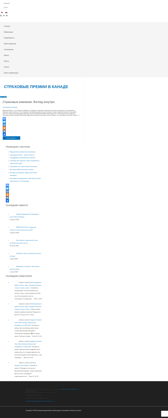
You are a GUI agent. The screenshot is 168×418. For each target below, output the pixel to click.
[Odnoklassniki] (41, 128)
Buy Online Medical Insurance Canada (21, 169)
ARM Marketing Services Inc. (70, 389)
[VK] (41, 131)
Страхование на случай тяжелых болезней (23, 166)
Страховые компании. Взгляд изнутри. (29, 102)
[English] (2, 13)
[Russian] (6, 13)
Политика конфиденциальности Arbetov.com (40, 401)
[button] (0, 20)
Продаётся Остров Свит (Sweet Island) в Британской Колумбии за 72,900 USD (28, 322)
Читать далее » (11, 138)
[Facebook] (1, 16)
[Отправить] (41, 134)
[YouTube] (7, 16)
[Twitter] (4, 16)
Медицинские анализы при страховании (22, 152)
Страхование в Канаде (10, 107)
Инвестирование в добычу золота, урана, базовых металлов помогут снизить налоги (28, 285)
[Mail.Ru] (41, 125)
